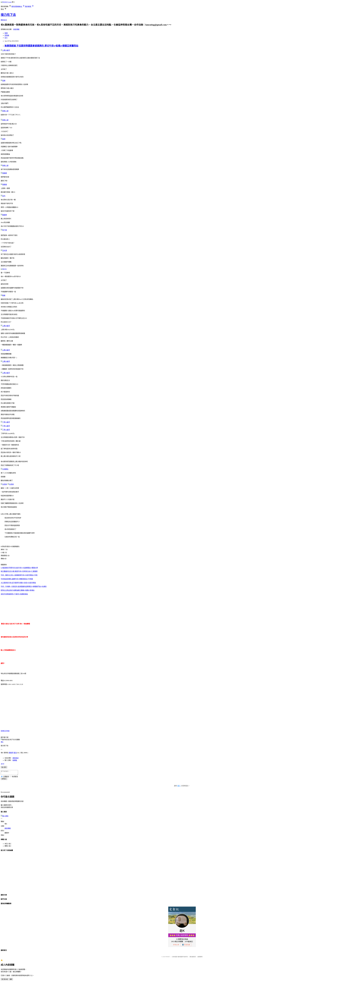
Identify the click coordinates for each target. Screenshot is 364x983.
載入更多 (4, 767)
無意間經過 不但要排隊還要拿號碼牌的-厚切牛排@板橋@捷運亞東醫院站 (41, 45)
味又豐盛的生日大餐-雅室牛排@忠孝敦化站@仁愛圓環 (19, 571)
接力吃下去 (8, 14)
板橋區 (15, 760)
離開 (11, 979)
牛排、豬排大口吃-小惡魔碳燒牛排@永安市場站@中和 (19, 575)
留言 (15, 752)
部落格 (7, 35)
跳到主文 (4, 20)
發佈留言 (4, 779)
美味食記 (16, 758)
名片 (6, 37)
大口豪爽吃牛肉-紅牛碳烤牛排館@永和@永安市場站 (18, 583)
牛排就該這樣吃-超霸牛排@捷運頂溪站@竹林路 (17, 579)
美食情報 (16, 29)
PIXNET (168, 956)
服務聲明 (200, 956)
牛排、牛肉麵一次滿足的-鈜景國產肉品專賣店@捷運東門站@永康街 (24, 586)
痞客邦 (11, 752)
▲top (2, 763)
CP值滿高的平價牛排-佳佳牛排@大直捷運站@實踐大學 (19, 568)
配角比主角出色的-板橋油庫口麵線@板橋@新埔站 (17, 590)
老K (2, 742)
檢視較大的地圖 (5, 731)
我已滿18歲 (5, 979)
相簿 (6, 33)
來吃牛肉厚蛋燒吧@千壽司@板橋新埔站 (14, 594)
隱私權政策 (193, 956)
